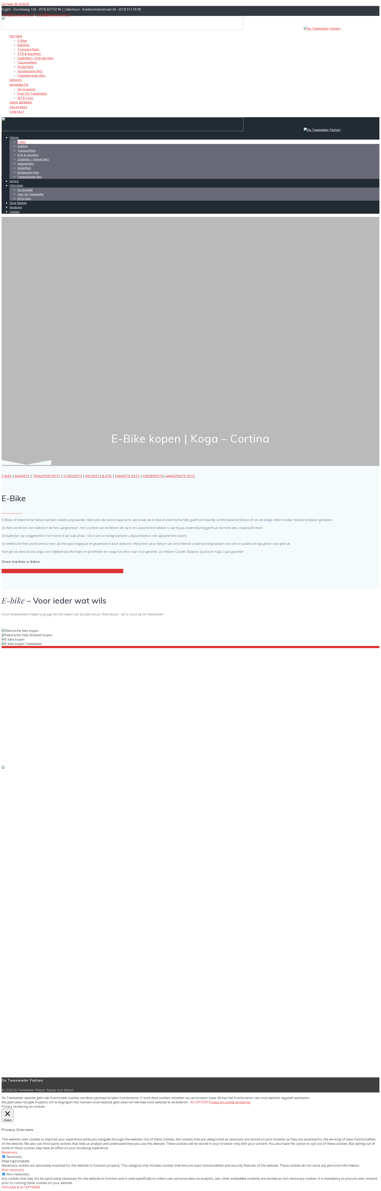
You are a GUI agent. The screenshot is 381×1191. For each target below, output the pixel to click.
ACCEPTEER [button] (199, 1102)
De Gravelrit (26, 89)
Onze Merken (21, 102)
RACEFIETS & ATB (98, 476)
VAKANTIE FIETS (127, 476)
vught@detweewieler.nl (53, 15)
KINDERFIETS (153, 476)
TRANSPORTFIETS (46, 476)
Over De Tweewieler (32, 93)
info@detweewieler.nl (17, 15)
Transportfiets (28, 49)
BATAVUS (17, 571)
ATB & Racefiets (29, 54)
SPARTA (31, 571)
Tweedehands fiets (31, 75)
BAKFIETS (22, 476)
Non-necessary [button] (13, 1170)
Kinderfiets (25, 67)
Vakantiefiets (27, 62)
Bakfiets (23, 45)
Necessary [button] (9, 1152)
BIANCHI (70, 571)
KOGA (6, 571)
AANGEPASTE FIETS (180, 476)
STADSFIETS (73, 476)
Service (16, 80)
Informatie (19, 85)
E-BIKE (7, 476)
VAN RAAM (115, 571)
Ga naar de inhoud (15, 4)
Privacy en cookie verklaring (229, 1102)
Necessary (14, 1157)
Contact (17, 112)
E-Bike (22, 40)
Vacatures (18, 107)
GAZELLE (43, 571)
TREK (103, 571)
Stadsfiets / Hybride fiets (35, 58)
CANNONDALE (88, 571)
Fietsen (16, 36)
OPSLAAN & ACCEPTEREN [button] (21, 1187)
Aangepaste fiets (29, 71)
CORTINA (57, 571)
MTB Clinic (25, 98)
